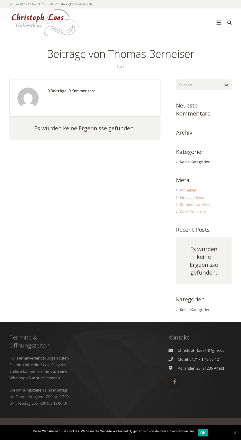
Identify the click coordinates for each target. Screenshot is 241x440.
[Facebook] (174, 382)
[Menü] (219, 22)
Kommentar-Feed (195, 204)
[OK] (235, 432)
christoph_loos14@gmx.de (74, 4)
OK (203, 432)
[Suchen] (229, 22)
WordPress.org (193, 211)
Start (121, 66)
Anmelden (188, 190)
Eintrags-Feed (192, 197)
